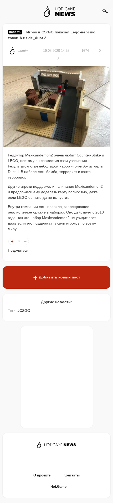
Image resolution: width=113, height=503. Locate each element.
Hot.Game (58, 487)
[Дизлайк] (25, 241)
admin (23, 51)
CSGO (24, 310)
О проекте (41, 475)
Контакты (72, 475)
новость (15, 31)
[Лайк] (12, 241)
